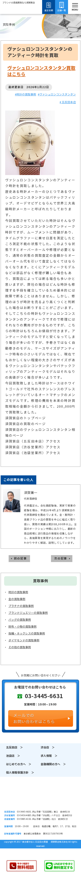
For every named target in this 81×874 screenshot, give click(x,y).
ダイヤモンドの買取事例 (23, 640)
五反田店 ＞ (14, 747)
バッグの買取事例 (19, 620)
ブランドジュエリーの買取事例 (28, 613)
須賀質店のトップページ (25, 418)
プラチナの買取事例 (21, 606)
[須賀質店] (18, 14)
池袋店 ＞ (13, 756)
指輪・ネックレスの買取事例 (26, 633)
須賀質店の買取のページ (25, 424)
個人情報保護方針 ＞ (20, 772)
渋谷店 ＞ (48, 747)
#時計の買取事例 (25, 94)
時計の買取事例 (18, 592)
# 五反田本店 (68, 102)
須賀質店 (40, 797)
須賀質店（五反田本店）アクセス (33, 441)
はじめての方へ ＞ (18, 764)
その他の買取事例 (19, 647)
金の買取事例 (16, 599)
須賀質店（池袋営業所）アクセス (33, 453)
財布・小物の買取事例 (22, 626)
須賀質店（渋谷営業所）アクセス (33, 447)
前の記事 (20, 558)
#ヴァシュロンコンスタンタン (57, 94)
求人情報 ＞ (49, 756)
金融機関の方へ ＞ (53, 764)
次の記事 (60, 558)
